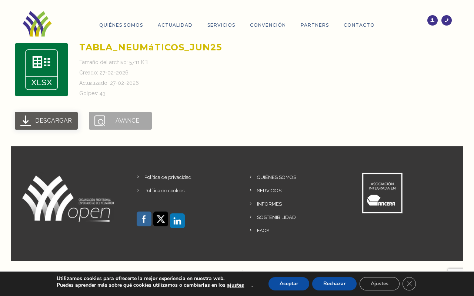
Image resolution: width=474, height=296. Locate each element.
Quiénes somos (121, 25)
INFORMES (269, 204)
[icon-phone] (446, 20)
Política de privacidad (167, 177)
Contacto (359, 25)
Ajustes (379, 283)
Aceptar (289, 283)
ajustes (235, 285)
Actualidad (175, 25)
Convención (268, 25)
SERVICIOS (269, 190)
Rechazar (334, 283)
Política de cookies (164, 190)
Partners (315, 25)
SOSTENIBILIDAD (276, 217)
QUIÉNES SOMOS (276, 177)
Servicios (221, 25)
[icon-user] (434, 20)
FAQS (263, 230)
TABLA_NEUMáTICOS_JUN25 (150, 47)
